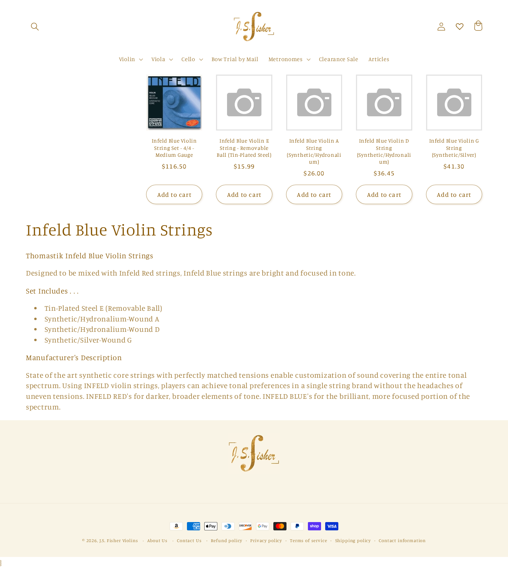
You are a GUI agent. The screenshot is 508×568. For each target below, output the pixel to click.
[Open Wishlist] (460, 27)
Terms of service (308, 540)
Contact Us (189, 540)
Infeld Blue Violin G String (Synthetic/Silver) (454, 147)
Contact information (402, 540)
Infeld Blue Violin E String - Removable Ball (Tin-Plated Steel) (244, 147)
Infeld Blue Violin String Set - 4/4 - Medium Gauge (174, 147)
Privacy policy (266, 540)
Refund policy (226, 540)
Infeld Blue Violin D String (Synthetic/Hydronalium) (384, 151)
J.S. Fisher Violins (119, 540)
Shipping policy (353, 540)
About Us (157, 540)
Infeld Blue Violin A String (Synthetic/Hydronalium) (314, 151)
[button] (35, 27)
